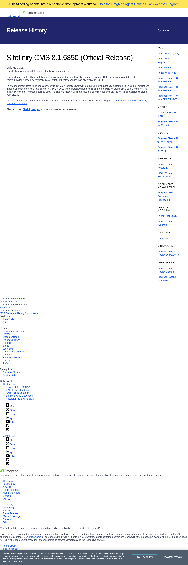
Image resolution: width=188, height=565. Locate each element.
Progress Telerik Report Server (166, 175)
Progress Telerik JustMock (166, 223)
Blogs (6, 346)
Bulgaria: (19, 396)
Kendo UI (5, 307)
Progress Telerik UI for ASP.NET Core (168, 89)
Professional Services (14, 351)
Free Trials (8, 319)
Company (8, 481)
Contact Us (9, 384)
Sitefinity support (31, 109)
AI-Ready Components (26, 313)
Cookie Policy (43, 558)
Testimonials (9, 375)
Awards (7, 487)
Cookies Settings (172, 557)
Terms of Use (10, 546)
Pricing (6, 322)
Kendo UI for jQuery (168, 53)
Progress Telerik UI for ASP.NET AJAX (168, 80)
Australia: (20, 399)
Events (6, 360)
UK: (17, 390)
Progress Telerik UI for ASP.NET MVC (168, 97)
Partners (7, 354)
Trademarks (35, 537)
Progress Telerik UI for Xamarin (168, 123)
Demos (6, 334)
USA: (18, 387)
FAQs (6, 363)
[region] (94, 557)
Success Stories (11, 372)
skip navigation (15, 16)
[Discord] (7, 430)
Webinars (8, 348)
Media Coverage (11, 493)
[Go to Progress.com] (9, 472)
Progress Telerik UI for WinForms (168, 140)
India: (18, 393)
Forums (7, 343)
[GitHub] (7, 426)
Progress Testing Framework (166, 279)
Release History (11, 340)
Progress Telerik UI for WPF (168, 149)
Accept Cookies (145, 557)
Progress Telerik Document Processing (166, 196)
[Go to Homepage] (33, 16)
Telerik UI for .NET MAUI (167, 114)
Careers (7, 496)
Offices (6, 498)
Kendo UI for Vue (166, 72)
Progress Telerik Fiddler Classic (166, 270)
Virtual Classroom (12, 357)
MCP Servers (7, 313)
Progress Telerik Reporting (166, 166)
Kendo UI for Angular (164, 60)
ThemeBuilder (165, 238)
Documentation (11, 337)
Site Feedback (10, 548)
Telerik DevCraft (8, 301)
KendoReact (164, 67)
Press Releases (11, 490)
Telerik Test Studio (167, 216)
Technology (9, 484)
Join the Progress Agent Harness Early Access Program (138, 4)
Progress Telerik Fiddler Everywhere (168, 253)
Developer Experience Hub (17, 331)
